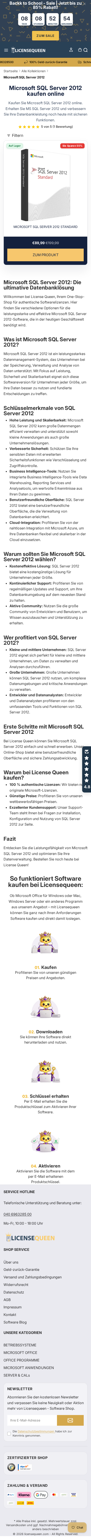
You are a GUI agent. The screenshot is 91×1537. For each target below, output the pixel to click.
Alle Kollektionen (33, 71)
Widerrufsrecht (16, 1284)
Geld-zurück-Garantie (21, 1270)
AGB (7, 1299)
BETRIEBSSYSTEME (20, 1345)
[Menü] (6, 50)
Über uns (11, 1262)
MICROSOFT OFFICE (20, 1352)
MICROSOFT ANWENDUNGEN (29, 1367)
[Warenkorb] (80, 50)
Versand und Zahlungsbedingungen (33, 1277)
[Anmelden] (70, 1420)
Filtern (17, 135)
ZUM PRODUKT (46, 255)
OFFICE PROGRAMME (22, 1360)
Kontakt (10, 1314)
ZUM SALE (45, 36)
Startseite (11, 71)
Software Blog (15, 1322)
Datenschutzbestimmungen (36, 1431)
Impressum (13, 1307)
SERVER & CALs (17, 1375)
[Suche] (85, 50)
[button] (86, 769)
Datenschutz (14, 1292)
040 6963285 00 (18, 1214)
